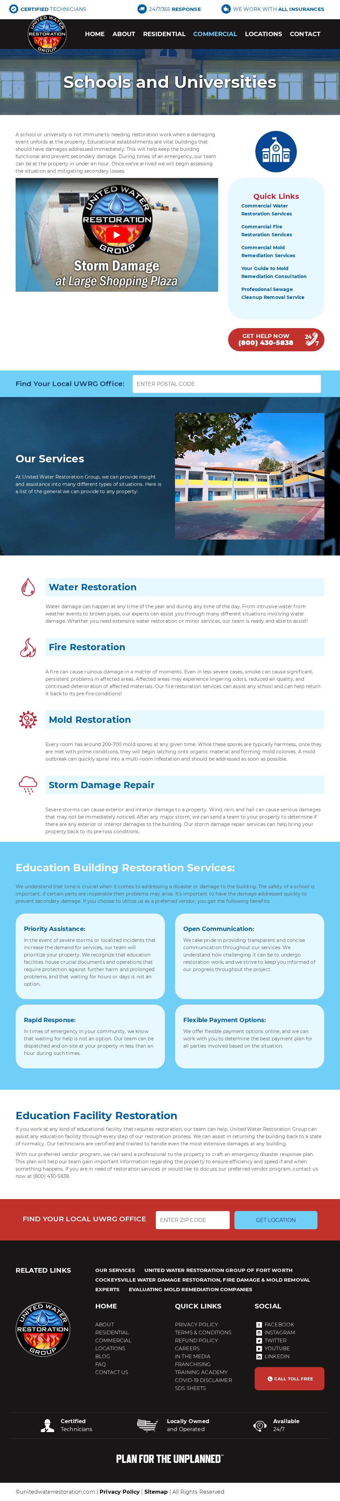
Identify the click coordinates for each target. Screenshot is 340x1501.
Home (95, 34)
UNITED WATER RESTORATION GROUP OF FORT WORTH (218, 1270)
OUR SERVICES (115, 1270)
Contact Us (111, 1372)
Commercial (215, 34)
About (124, 34)
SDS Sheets (190, 1388)
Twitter (276, 1340)
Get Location (276, 1220)
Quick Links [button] (198, 1306)
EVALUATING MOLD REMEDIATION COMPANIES (190, 1289)
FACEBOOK (279, 1324)
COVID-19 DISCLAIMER (203, 1380)
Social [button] (268, 1306)
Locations (263, 34)
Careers (187, 1348)
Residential (164, 34)
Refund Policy (196, 1340)
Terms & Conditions (203, 1332)
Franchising (193, 1364)
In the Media (193, 1356)
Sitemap (156, 1492)
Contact (305, 34)
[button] (289, 1378)
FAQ (100, 1364)
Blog (103, 1356)
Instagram (280, 1332)
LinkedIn (277, 1356)
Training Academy (201, 1372)
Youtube (277, 1348)
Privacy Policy (196, 1324)
